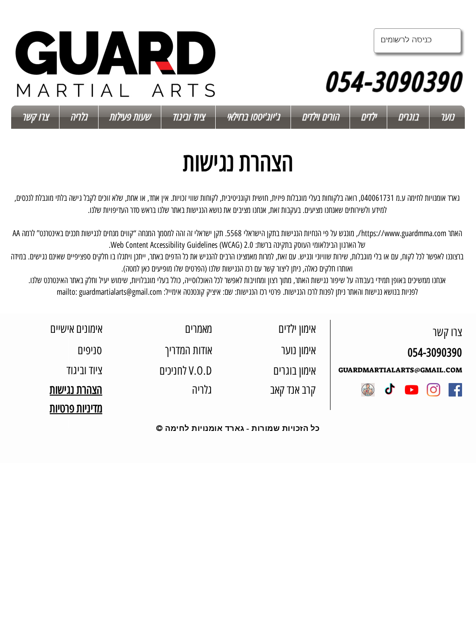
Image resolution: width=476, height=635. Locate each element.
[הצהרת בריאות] (368, 390)
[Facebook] (455, 390)
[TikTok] (390, 390)
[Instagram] (433, 390)
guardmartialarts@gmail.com (120, 292)
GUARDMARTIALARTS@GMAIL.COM (400, 370)
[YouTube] (411, 390)
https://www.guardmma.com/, (401, 233)
